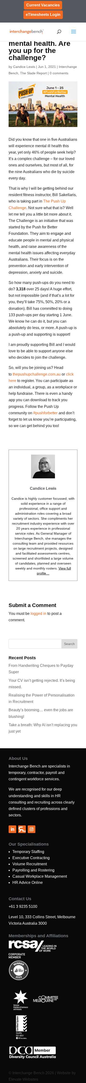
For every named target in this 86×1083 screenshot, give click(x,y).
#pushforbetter (45, 413)
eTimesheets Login (43, 15)
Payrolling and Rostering (33, 870)
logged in (38, 614)
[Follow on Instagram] (31, 829)
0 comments (59, 73)
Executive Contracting (31, 858)
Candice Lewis (24, 67)
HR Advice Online (27, 883)
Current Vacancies (43, 5)
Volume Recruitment (29, 864)
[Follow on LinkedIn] (12, 829)
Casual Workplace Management (39, 876)
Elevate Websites (23, 1079)
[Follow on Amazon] (22, 829)
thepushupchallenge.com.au (37, 374)
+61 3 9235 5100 (23, 906)
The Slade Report (33, 73)
